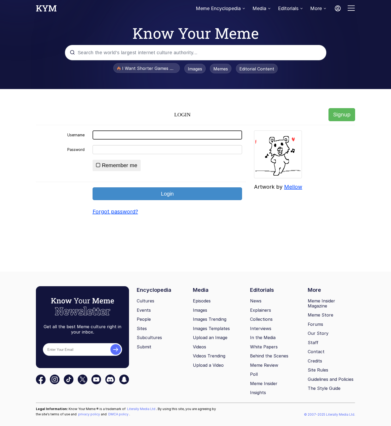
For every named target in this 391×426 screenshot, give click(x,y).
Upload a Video (208, 365)
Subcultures (149, 337)
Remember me (119, 165)
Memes (220, 68)
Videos (199, 346)
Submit (144, 346)
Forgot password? (115, 211)
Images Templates (211, 328)
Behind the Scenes (269, 355)
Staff (313, 342)
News (255, 300)
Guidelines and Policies (330, 379)
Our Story (318, 333)
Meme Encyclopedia (218, 8)
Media (259, 8)
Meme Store (320, 315)
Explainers (260, 310)
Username (76, 135)
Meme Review (264, 365)
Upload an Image (210, 337)
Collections (261, 319)
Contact (316, 351)
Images (195, 68)
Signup (342, 114)
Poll (254, 374)
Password (76, 149)
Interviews (260, 328)
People (144, 319)
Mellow (293, 187)
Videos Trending (209, 355)
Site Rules (318, 370)
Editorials (288, 8)
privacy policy (89, 414)
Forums (315, 324)
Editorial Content (256, 68)
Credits (315, 360)
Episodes (202, 300)
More (316, 8)
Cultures (145, 300)
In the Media (263, 337)
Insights (258, 392)
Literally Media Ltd (141, 409)
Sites (142, 328)
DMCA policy (118, 414)
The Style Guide (324, 388)
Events (144, 310)
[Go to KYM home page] (46, 9)
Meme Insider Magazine (321, 303)
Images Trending (209, 319)
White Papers (264, 346)
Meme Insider (263, 383)
